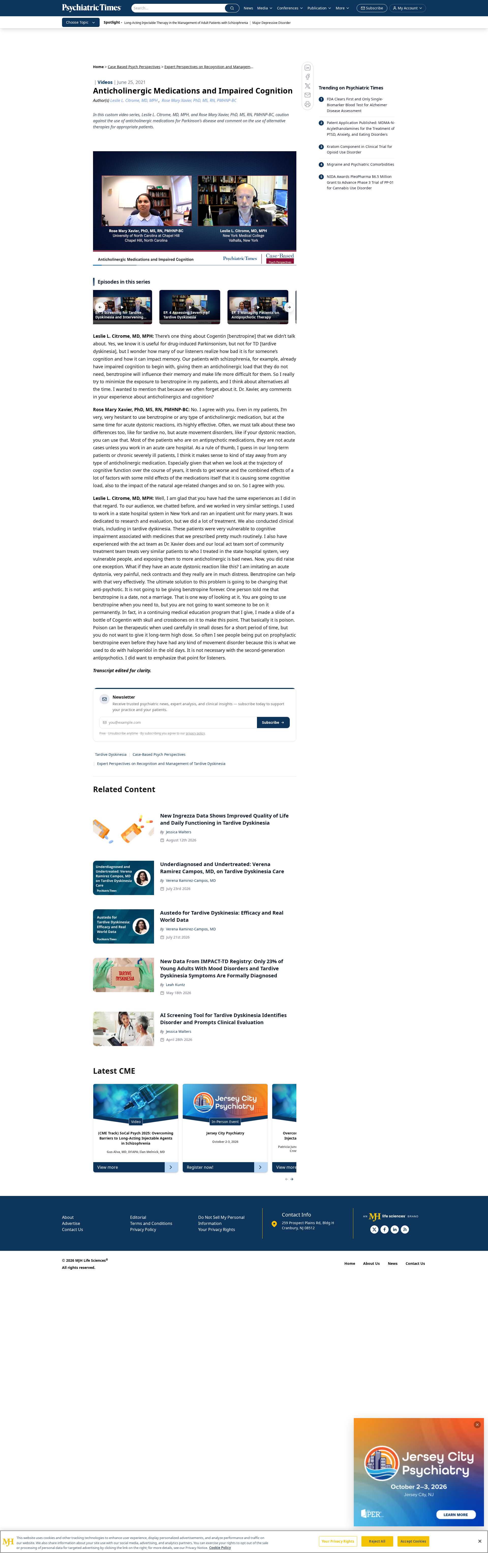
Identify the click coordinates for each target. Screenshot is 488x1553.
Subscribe (270, 722)
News (248, 8)
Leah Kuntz (175, 984)
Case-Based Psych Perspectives (159, 754)
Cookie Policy (220, 1547)
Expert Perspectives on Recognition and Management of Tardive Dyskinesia (161, 763)
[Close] (479, 1541)
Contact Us (72, 1229)
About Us (371, 1263)
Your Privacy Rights (216, 1229)
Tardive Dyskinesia (111, 754)
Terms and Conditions (151, 1223)
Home (98, 66)
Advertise (71, 1223)
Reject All (377, 1541)
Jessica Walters (178, 831)
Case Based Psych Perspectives (134, 66)
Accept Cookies (413, 1541)
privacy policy (195, 733)
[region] (244, 1541)
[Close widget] (477, 1424)
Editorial (138, 1217)
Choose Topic (77, 22)
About (68, 1217)
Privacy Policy (143, 1229)
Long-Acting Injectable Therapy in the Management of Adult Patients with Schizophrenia (186, 23)
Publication (317, 8)
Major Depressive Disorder (271, 23)
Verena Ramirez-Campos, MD (191, 880)
